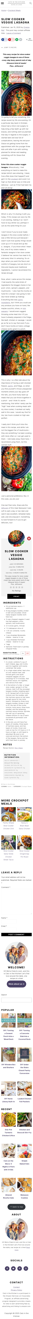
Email (4, 926)
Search (4, 995)
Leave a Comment (13, 33)
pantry (10, 386)
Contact (16, 1287)
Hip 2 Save (19, 748)
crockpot (14, 179)
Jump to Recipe (10, 47)
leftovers (4, 508)
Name (4, 918)
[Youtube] (13, 1268)
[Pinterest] (19, 1268)
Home (3, 10)
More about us (15, 984)
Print (16, 596)
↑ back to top (16, 1207)
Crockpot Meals (14, 10)
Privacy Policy (16, 1290)
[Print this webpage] (20, 39)
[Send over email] (17, 39)
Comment (5, 887)
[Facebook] (7, 1268)
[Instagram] (26, 1268)
